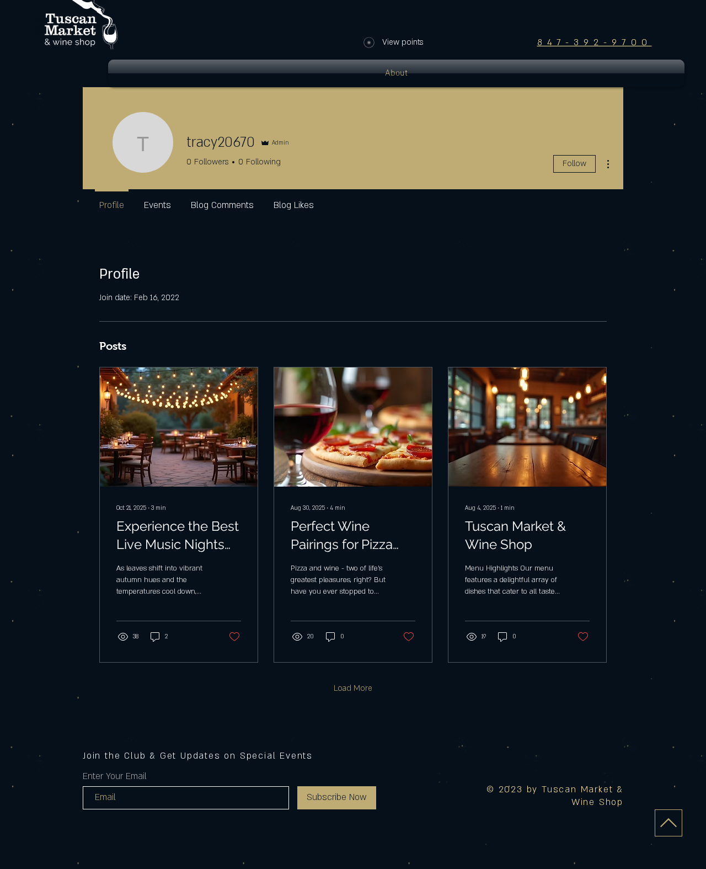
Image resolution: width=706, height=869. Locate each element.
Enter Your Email (115, 776)
